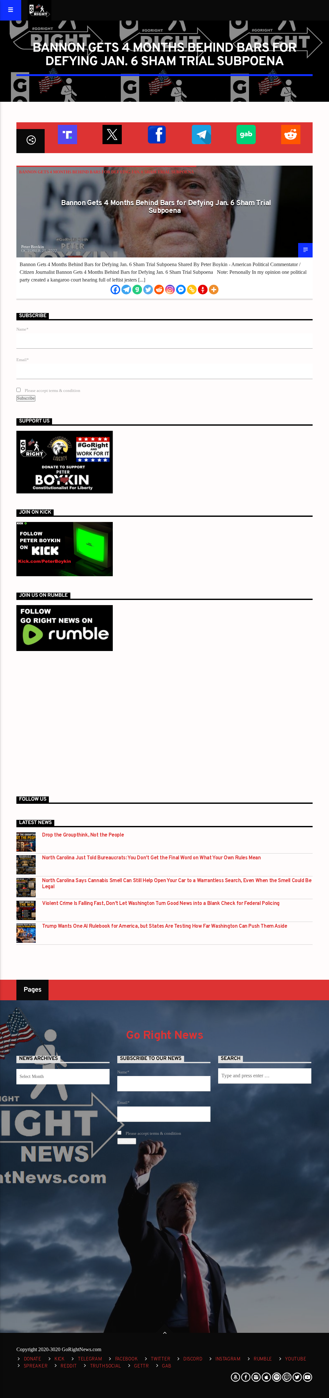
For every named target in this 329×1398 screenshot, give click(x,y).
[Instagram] (170, 289)
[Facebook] (115, 289)
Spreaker (36, 1366)
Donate (32, 1359)
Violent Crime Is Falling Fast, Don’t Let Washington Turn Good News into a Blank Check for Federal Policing (161, 904)
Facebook (126, 1359)
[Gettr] (203, 289)
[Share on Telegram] (201, 133)
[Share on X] (111, 133)
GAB (166, 1366)
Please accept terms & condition (52, 390)
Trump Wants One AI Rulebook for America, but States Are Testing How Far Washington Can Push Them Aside (164, 927)
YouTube (295, 1359)
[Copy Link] (192, 289)
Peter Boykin (32, 246)
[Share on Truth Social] (67, 133)
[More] (213, 289)
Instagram (227, 1359)
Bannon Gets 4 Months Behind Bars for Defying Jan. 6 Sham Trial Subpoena (106, 171)
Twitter (160, 1359)
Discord (192, 1359)
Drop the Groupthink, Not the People (83, 835)
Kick (59, 1359)
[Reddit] (159, 289)
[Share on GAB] (245, 133)
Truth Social (105, 1366)
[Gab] (137, 289)
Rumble (262, 1359)
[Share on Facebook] (156, 133)
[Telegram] (126, 289)
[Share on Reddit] (290, 133)
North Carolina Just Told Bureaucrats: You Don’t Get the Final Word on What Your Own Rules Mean (151, 858)
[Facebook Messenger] (181, 289)
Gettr (141, 1366)
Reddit (68, 1366)
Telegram (90, 1359)
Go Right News (164, 1036)
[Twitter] (148, 289)
